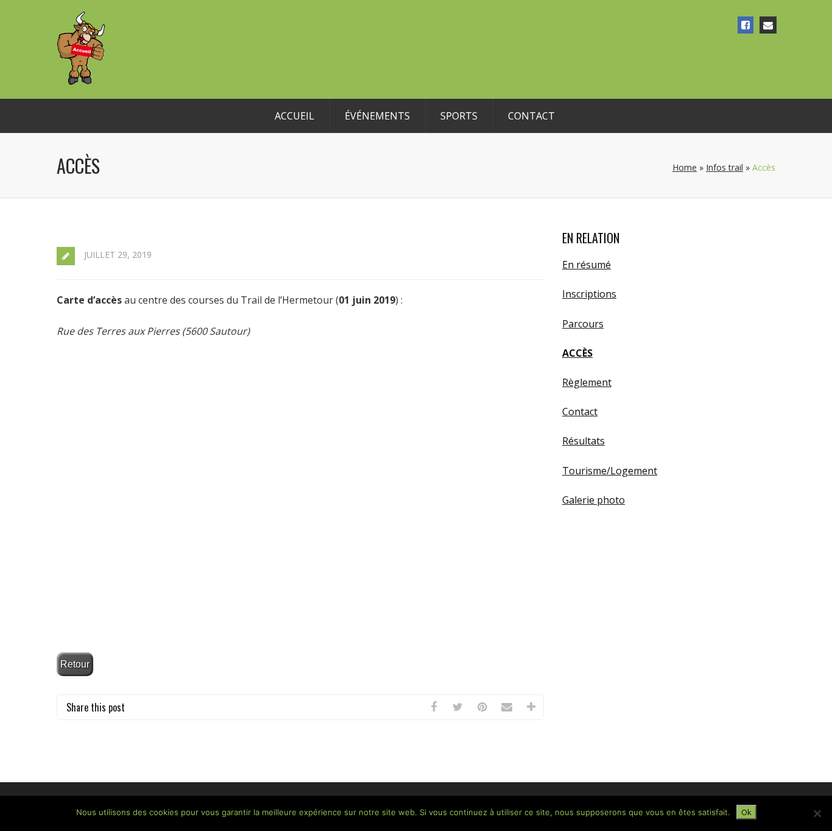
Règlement (587, 382)
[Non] (817, 813)
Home (684, 167)
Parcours (583, 323)
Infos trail (724, 167)
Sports (459, 116)
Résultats (583, 441)
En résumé (586, 264)
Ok (746, 812)
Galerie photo (593, 500)
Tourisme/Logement (609, 470)
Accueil (294, 116)
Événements (377, 116)
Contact (531, 116)
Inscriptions (589, 294)
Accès (577, 353)
